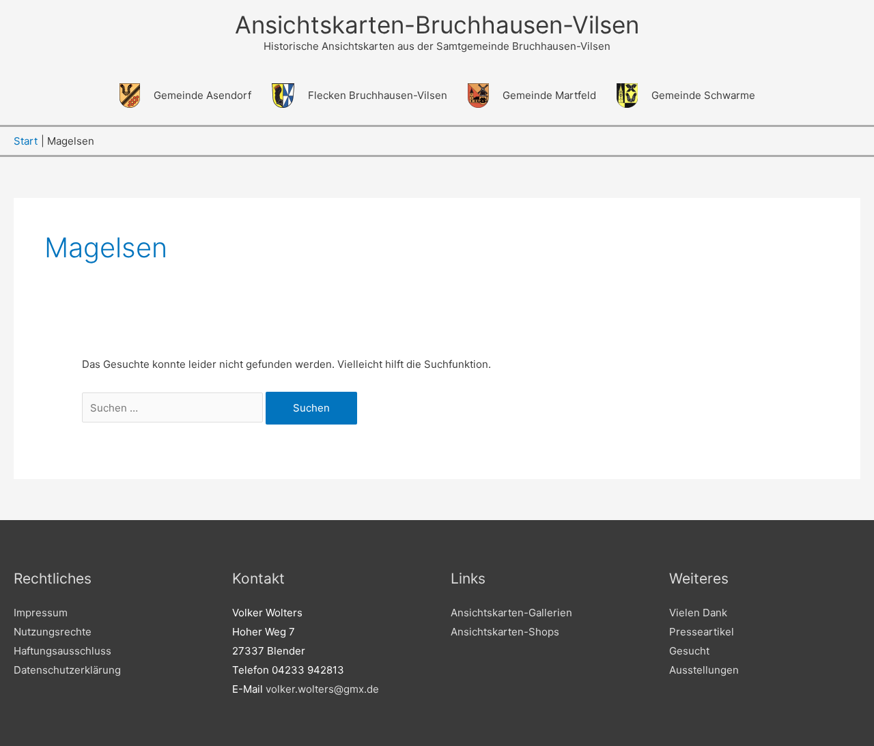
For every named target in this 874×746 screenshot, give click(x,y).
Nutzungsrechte (52, 631)
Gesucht (689, 650)
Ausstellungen (704, 669)
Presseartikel (701, 631)
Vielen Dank (698, 612)
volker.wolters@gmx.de (322, 689)
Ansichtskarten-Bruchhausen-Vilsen (437, 24)
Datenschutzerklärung (67, 669)
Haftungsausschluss (62, 650)
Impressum (41, 612)
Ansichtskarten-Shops (505, 631)
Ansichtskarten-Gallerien (511, 612)
